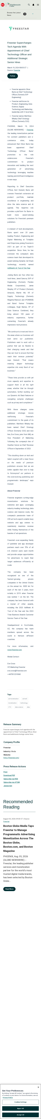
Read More (9, 889)
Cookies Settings (20, 1102)
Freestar (17, 70)
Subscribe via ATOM (11, 782)
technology (24, 703)
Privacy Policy (8, 1097)
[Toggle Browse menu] (33, 14)
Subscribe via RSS (10, 779)
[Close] (38, 1087)
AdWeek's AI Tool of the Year (18, 268)
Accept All (20, 1115)
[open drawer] (38, 5)
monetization (12, 703)
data (28, 707)
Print (5, 772)
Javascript (7, 786)
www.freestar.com (14, 650)
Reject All (20, 1108)
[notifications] (33, 5)
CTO (9, 707)
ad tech (24, 699)
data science (19, 707)
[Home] (11, 5)
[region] (20, 1101)
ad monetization (13, 699)
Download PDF (9, 775)
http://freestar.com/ (11, 758)
